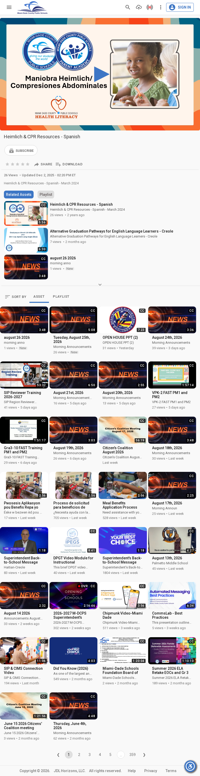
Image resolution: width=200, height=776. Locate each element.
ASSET (39, 296)
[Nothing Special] (13, 163)
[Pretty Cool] (23, 163)
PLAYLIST (61, 296)
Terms (171, 771)
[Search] (128, 7)
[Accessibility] (190, 766)
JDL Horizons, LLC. (70, 771)
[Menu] (8, 7)
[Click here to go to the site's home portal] (32, 7)
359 (132, 755)
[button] (21, 150)
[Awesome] (28, 163)
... (121, 755)
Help (132, 771)
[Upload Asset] (137, 7)
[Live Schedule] (148, 7)
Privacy (150, 771)
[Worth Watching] (18, 163)
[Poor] (8, 163)
